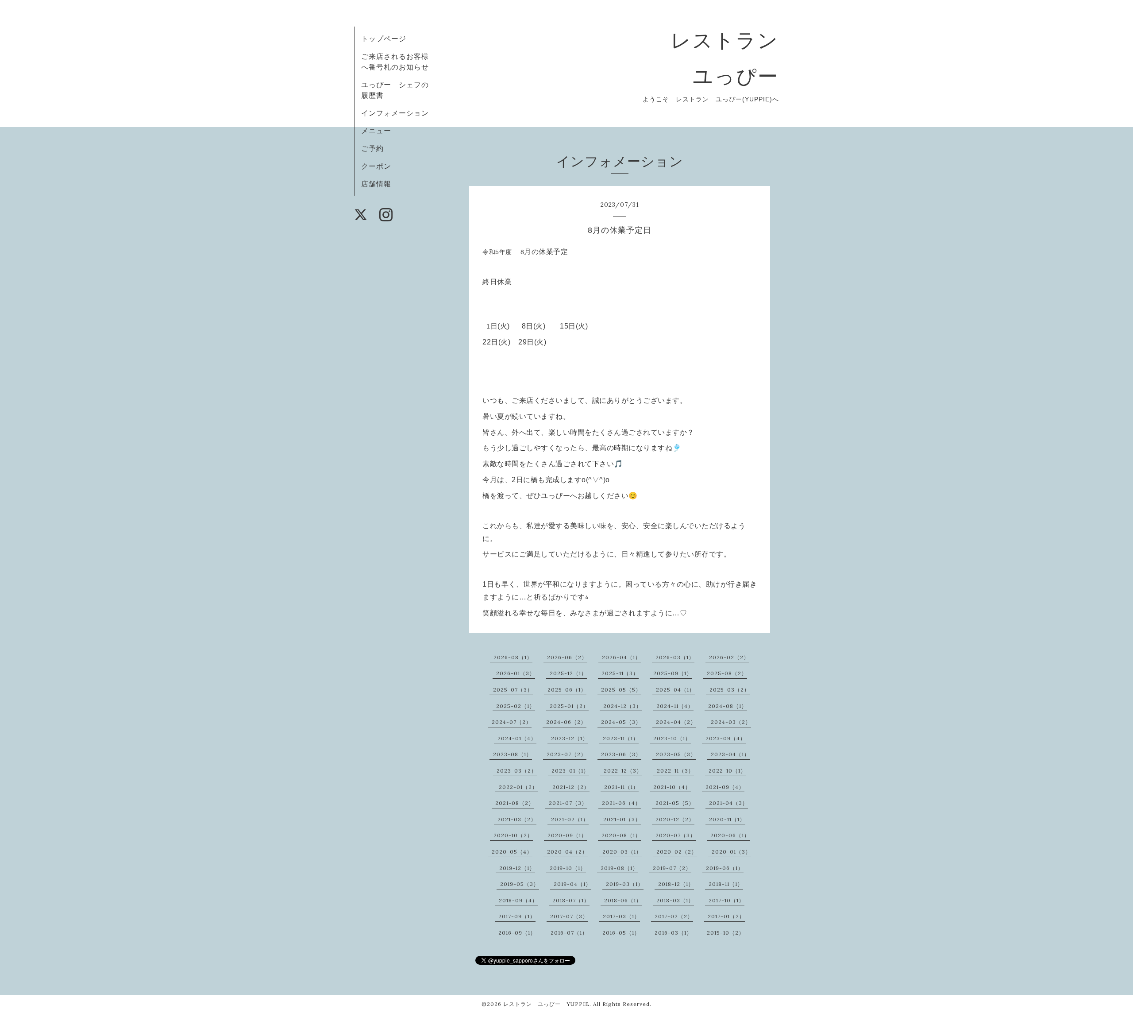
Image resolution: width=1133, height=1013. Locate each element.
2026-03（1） (674, 657)
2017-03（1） (621, 916)
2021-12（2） (571, 787)
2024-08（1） (727, 706)
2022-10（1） (727, 770)
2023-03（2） (517, 770)
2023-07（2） (566, 754)
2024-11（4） (675, 706)
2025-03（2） (729, 689)
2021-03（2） (516, 819)
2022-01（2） (518, 787)
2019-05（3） (519, 884)
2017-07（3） (569, 916)
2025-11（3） (620, 673)
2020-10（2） (513, 835)
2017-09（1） (517, 916)
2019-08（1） (619, 868)
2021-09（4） (724, 787)
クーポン (376, 166)
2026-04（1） (621, 657)
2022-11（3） (675, 770)
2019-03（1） (625, 884)
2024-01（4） (516, 738)
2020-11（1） (727, 819)
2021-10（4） (672, 787)
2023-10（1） (672, 738)
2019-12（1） (517, 868)
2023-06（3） (621, 754)
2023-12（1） (569, 738)
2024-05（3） (621, 722)
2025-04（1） (675, 689)
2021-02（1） (570, 819)
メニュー (376, 130)
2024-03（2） (731, 722)
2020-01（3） (731, 851)
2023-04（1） (730, 754)
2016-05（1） (621, 932)
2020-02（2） (676, 851)
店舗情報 (376, 183)
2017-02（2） (674, 916)
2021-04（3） (728, 803)
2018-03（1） (675, 900)
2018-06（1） (623, 900)
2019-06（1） (725, 868)
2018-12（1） (676, 884)
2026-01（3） (515, 673)
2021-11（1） (621, 787)
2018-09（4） (518, 900)
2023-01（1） (570, 770)
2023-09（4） (725, 738)
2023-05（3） (676, 754)
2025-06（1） (566, 689)
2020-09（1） (567, 835)
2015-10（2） (725, 932)
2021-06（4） (621, 803)
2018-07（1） (571, 900)
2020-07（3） (675, 835)
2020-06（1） (730, 835)
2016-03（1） (673, 932)
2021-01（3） (622, 819)
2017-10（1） (726, 900)
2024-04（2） (676, 722)
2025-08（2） (727, 673)
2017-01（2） (726, 916)
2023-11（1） (621, 738)
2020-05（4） (512, 851)
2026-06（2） (567, 657)
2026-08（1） (512, 657)
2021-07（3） (568, 803)
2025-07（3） (513, 689)
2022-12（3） (623, 770)
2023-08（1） (512, 754)
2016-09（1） (517, 932)
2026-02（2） (729, 657)
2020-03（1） (622, 851)
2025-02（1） (515, 706)
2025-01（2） (569, 706)
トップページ (383, 38)
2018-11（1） (726, 884)
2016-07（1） (569, 932)
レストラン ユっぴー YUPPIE (546, 1004)
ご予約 (372, 148)
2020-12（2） (674, 819)
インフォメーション (395, 112)
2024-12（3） (622, 706)
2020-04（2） (567, 851)
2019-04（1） (572, 884)
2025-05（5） (621, 689)
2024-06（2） (566, 722)
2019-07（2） (672, 868)
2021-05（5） (674, 803)
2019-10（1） (568, 868)
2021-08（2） (514, 803)
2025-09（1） (672, 673)
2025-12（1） (568, 673)
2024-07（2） (512, 722)
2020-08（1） (621, 835)
